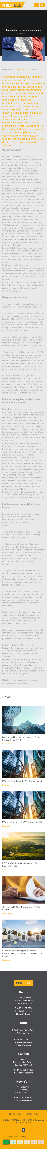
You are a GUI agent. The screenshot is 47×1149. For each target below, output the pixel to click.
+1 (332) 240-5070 (24, 1097)
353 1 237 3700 (25, 1008)
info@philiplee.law (24, 1100)
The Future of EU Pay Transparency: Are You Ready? (21, 908)
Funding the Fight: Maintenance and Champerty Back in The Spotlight (23, 738)
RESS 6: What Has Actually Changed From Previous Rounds (20, 864)
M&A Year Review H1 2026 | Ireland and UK (22, 822)
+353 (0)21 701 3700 (24, 1039)
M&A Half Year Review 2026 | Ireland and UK (22, 781)
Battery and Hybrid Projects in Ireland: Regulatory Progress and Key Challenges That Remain (22, 953)
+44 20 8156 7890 (24, 1070)
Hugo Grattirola (23, 70)
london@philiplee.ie (24, 1073)
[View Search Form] (42, 5)
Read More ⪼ (7, 744)
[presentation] (23, 720)
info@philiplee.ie (25, 1011)
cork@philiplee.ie (24, 1042)
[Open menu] (36, 5)
